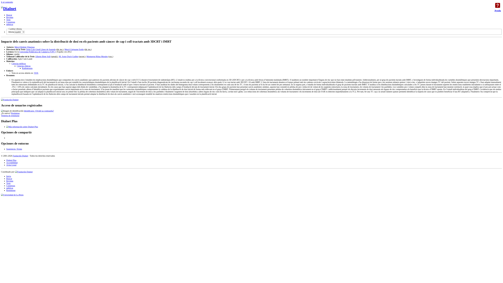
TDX (36, 73)
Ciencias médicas (19, 63)
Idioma (11, 32)
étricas (9, 24)
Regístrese (15, 113)
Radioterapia (27, 68)
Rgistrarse (10, 190)
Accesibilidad (12, 163)
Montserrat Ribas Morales (97, 56)
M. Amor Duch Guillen (68, 56)
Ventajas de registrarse (10, 116)
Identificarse (29, 111)
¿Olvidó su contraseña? (44, 111)
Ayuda (497, 5)
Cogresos (10, 22)
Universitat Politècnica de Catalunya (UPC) (37, 52)
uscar (9, 15)
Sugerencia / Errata (14, 149)
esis (8, 20)
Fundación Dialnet (20, 156)
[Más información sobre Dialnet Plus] (22, 127)
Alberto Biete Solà (43, 56)
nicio (8, 176)
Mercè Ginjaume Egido (74, 49)
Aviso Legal (11, 165)
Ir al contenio (7, 2)
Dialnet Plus (11, 160)
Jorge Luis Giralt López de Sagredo (41, 49)
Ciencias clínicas (24, 66)
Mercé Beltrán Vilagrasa (25, 47)
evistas (9, 17)
